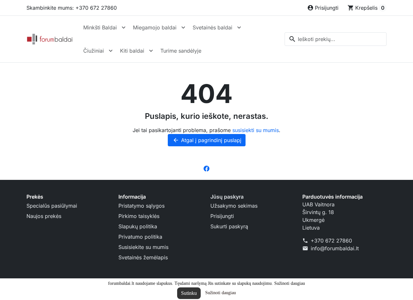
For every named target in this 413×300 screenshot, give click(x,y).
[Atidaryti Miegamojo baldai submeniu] (183, 27)
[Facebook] (206, 168)
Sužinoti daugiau (220, 292)
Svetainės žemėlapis (143, 257)
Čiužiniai (93, 50)
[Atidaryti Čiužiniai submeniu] (110, 50)
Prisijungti (222, 216)
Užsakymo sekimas (233, 205)
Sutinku (189, 293)
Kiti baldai (132, 50)
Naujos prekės (43, 216)
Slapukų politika (137, 226)
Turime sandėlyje (180, 50)
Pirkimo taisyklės (138, 216)
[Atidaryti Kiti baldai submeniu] (151, 50)
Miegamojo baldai (154, 27)
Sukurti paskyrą (229, 226)
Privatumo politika (140, 236)
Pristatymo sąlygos (141, 205)
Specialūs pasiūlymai (51, 205)
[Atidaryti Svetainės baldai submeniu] (239, 27)
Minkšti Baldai (100, 27)
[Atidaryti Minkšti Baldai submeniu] (123, 27)
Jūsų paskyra (227, 196)
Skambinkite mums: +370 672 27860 (71, 8)
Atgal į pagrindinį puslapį (207, 140)
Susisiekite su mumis (143, 247)
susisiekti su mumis (255, 130)
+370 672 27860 (331, 240)
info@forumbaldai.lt (335, 248)
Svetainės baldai (212, 27)
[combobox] (336, 39)
